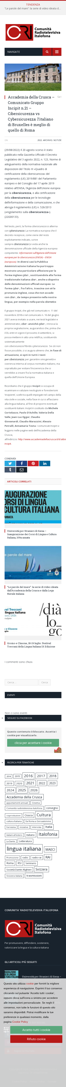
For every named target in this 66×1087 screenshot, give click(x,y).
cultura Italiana (14, 821)
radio (25, 857)
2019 (9, 783)
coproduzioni (13, 815)
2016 (28, 775)
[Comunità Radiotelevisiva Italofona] (33, 32)
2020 (19, 783)
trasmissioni (34, 875)
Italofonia (48, 834)
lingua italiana (24, 848)
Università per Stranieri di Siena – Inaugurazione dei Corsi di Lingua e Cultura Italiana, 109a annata (31, 534)
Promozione (12, 857)
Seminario (30, 863)
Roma (10, 863)
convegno (52, 808)
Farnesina (11, 827)
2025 (22, 790)
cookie (30, 983)
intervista (36, 827)
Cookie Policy (20, 1021)
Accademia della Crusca (24, 797)
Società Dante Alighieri (19, 869)
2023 (52, 783)
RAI (47, 857)
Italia (48, 827)
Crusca (29, 815)
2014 (8, 776)
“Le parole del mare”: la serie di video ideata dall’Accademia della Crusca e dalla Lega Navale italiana (34, 8)
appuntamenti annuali (17, 802)
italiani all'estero (14, 835)
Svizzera (41, 869)
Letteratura (25, 841)
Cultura (44, 814)
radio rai (36, 857)
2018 (52, 776)
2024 (10, 790)
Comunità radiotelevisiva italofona (24, 808)
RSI (19, 863)
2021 (30, 782)
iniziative (24, 827)
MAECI (50, 849)
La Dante (10, 841)
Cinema (36, 802)
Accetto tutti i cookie (36, 1030)
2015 (17, 776)
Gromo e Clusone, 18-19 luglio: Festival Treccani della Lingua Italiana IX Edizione (31, 645)
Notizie (57, 140)
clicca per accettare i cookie (33, 743)
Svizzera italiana (14, 875)
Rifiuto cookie (36, 1039)
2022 (40, 140)
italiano (30, 835)
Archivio (47, 140)
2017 (41, 775)
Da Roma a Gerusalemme (38, 821)
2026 (34, 790)
